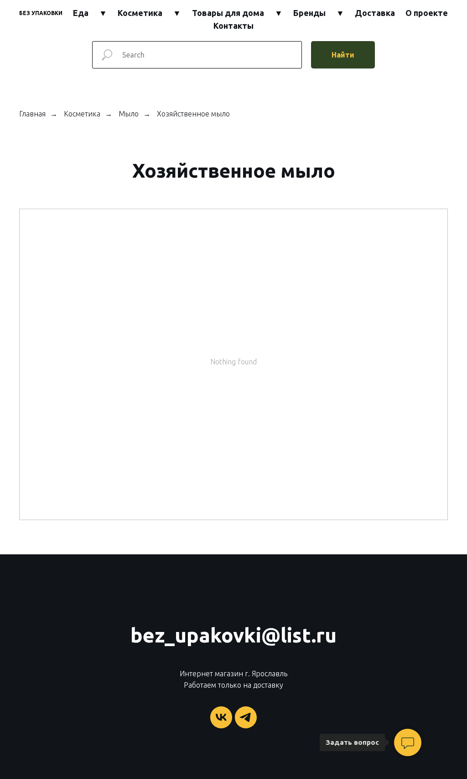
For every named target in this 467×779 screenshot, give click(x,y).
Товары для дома (228, 12)
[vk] (221, 717)
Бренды (309, 12)
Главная (32, 114)
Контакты (233, 25)
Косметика (140, 12)
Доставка (375, 12)
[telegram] (246, 717)
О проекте (426, 12)
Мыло (129, 114)
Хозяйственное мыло (193, 114)
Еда (80, 12)
